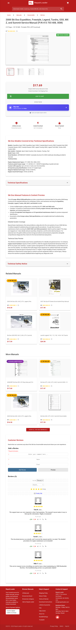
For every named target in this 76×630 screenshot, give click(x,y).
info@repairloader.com (62, 602)
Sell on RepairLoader (28, 602)
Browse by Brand (27, 596)
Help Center (42, 611)
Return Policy (43, 596)
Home (9, 15)
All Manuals (25, 593)
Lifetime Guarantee (44, 605)
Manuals (19, 15)
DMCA (61, 626)
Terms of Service (43, 599)
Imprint (67, 626)
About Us (41, 614)
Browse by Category (28, 599)
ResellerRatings (43, 616)
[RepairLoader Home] (38, 3)
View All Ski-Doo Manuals (38, 429)
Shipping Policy (43, 593)
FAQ (40, 608)
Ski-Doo (42, 15)
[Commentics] (38, 513)
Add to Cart (27, 96)
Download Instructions (45, 602)
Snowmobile (30, 15)
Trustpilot (41, 620)
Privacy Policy (54, 626)
